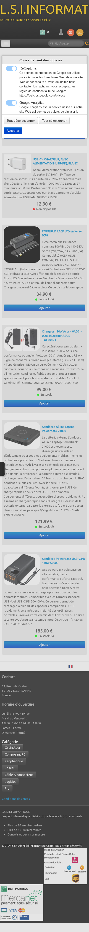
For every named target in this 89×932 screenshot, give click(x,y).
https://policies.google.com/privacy (42, 95)
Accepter (13, 130)
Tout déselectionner (21, 120)
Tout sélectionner (54, 120)
